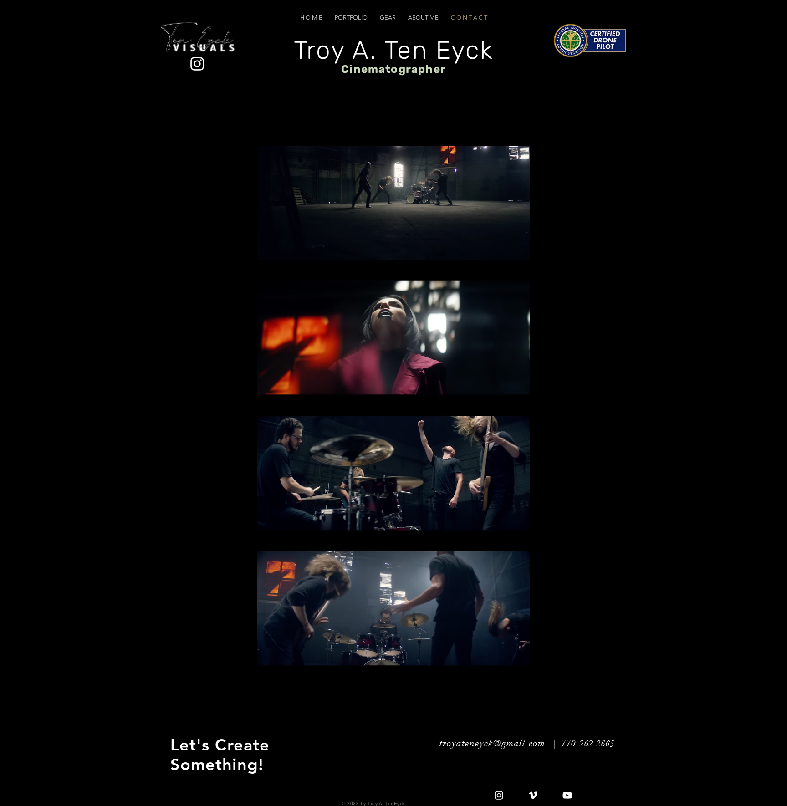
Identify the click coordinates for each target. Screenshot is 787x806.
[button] (351, 17)
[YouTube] (567, 795)
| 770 (562, 743)
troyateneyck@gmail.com (492, 743)
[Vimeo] (533, 795)
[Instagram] (499, 795)
